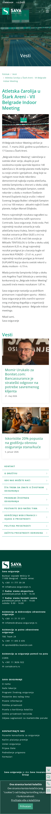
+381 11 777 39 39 (15, 582)
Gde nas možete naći (17, 480)
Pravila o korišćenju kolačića (17, 709)
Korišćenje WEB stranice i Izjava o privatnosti (20, 517)
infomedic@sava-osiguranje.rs (21, 622)
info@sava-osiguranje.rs (18, 586)
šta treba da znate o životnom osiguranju (24, 489)
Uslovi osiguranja (11, 744)
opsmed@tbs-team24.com (18, 645)
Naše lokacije (9, 688)
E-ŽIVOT (21, 2)
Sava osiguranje (13, 772)
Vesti (14, 74)
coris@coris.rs (12, 666)
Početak (5, 74)
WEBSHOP (8, 2)
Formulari (7, 756)
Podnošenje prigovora (13, 752)
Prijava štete (8, 748)
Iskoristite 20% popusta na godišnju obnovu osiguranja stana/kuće (24, 442)
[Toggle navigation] (47, 11)
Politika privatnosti (17, 525)
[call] (48, 783)
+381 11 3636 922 (14, 662)
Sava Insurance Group (34, 773)
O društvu (11, 473)
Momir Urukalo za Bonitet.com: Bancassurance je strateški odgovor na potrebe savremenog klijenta (22, 380)
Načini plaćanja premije (15, 739)
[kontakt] (48, 790)
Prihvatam (25, 806)
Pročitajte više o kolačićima (25, 800)
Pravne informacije (12, 701)
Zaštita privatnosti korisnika (23, 533)
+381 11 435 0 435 (15, 640)
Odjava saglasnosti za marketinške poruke (25, 718)
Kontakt (9, 466)
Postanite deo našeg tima (20, 508)
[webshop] (48, 770)
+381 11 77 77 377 (15, 618)
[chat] (48, 777)
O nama (6, 684)
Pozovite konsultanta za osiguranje (21, 735)
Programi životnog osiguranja (16, 500)
